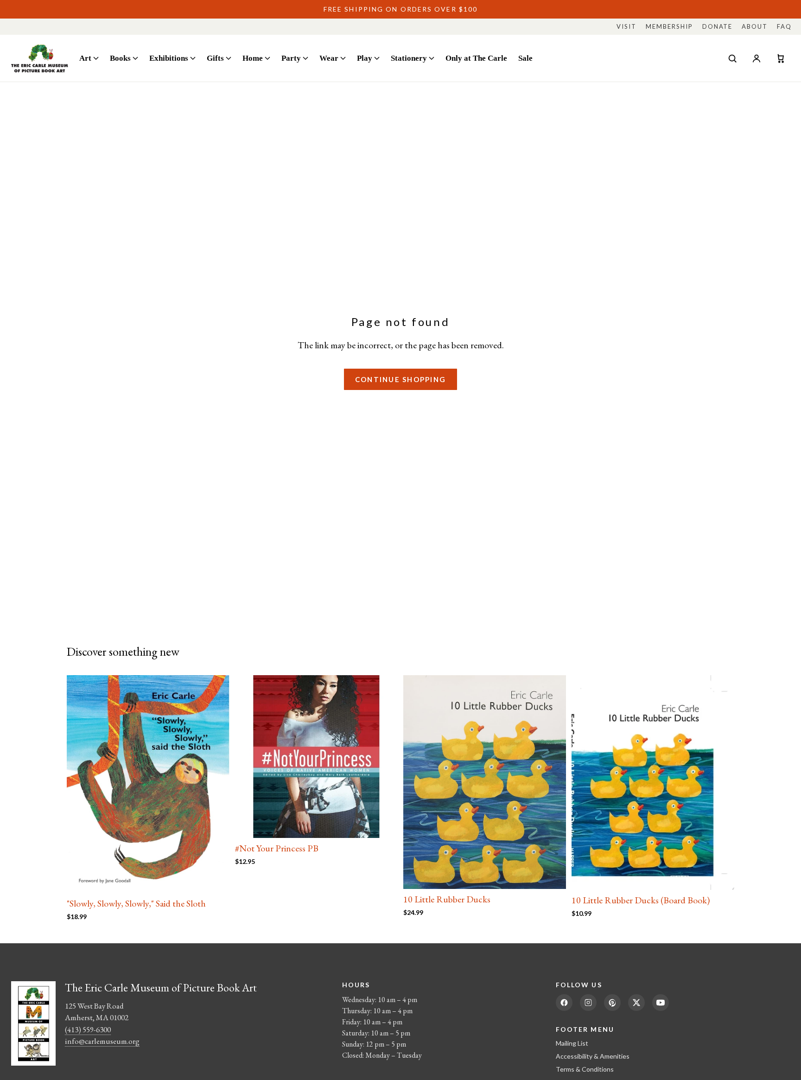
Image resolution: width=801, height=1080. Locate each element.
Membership (669, 26)
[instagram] (588, 1002)
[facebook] (564, 1002)
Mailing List (572, 1043)
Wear (328, 58)
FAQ (784, 26)
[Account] (756, 58)
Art (85, 58)
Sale (525, 58)
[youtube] (660, 1002)
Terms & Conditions (585, 1069)
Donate (717, 26)
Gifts (215, 58)
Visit (626, 26)
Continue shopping (400, 379)
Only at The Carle (476, 58)
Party (291, 58)
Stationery (409, 58)
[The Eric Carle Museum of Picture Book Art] (39, 58)
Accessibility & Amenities (592, 1056)
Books (120, 58)
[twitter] (636, 1002)
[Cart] (780, 58)
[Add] (215, 878)
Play (364, 58)
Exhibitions (168, 58)
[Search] (732, 58)
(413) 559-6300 (88, 1029)
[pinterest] (612, 1002)
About (755, 26)
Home (252, 58)
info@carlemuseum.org (102, 1041)
